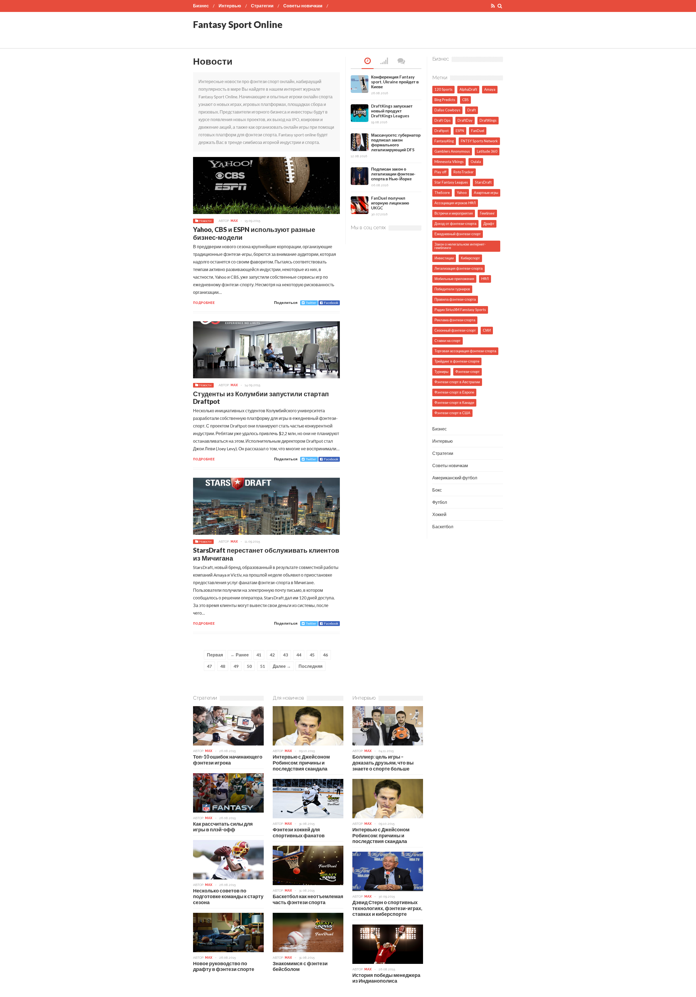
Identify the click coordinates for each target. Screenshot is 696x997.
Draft (471, 110)
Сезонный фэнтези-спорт (455, 330)
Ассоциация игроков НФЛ (455, 203)
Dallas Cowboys (447, 110)
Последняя (310, 666)
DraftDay (465, 120)
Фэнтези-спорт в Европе (454, 392)
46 (325, 654)
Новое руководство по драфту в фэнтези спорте (223, 966)
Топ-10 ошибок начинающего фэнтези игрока (227, 760)
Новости (205, 221)
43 (285, 654)
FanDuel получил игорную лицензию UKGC (390, 203)
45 (312, 654)
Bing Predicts (444, 100)
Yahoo (462, 192)
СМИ (487, 330)
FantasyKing (444, 141)
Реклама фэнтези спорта (454, 320)
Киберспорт (470, 258)
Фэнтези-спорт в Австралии (457, 382)
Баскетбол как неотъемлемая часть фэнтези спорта (308, 899)
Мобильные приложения (454, 278)
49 (236, 666)
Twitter (311, 303)
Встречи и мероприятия (453, 213)
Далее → (282, 666)
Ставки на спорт (447, 340)
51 (262, 666)
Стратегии (262, 5)
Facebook (331, 303)
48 (222, 666)
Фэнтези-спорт (467, 371)
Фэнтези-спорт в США (452, 413)
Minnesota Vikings (449, 161)
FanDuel (477, 130)
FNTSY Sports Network (479, 141)
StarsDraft (483, 182)
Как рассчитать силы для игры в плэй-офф (223, 827)
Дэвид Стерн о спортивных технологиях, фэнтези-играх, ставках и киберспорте (387, 908)
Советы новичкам (302, 5)
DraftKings (488, 120)
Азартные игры (486, 192)
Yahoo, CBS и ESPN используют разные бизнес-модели (254, 233)
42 (272, 654)
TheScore (442, 192)
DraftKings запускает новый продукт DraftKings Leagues (391, 110)
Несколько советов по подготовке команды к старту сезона (228, 896)
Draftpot (441, 130)
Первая (215, 654)
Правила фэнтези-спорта (455, 299)
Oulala (476, 161)
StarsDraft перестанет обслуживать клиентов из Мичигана (266, 554)
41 (258, 654)
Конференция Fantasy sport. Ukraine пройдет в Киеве (395, 81)
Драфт (488, 223)
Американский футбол (454, 477)
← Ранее (240, 654)
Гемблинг (487, 213)
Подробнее (204, 303)
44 (298, 654)
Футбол (439, 502)
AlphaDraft (468, 89)
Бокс (437, 489)
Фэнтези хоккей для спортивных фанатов (299, 832)
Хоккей (439, 514)
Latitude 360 (487, 151)
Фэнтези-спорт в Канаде (454, 402)
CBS (465, 100)
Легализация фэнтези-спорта (458, 268)
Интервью (230, 5)
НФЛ (485, 278)
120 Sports (443, 89)
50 (249, 666)
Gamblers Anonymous (452, 151)
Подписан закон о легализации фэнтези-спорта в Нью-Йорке (393, 173)
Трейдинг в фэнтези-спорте (456, 361)
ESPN (460, 130)
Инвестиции (444, 258)
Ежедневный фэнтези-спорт (457, 234)
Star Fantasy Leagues (451, 182)
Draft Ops (442, 120)
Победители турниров (452, 289)
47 (209, 666)
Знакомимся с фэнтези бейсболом (300, 966)
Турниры (441, 371)
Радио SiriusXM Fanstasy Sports (460, 309)
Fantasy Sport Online (237, 24)
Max (234, 221)
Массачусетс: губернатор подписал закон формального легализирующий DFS (396, 142)
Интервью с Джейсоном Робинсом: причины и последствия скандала (301, 762)
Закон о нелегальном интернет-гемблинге (460, 246)
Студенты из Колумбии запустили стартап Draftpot (261, 397)
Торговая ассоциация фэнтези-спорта (465, 351)
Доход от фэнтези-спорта (455, 223)
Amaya (489, 89)
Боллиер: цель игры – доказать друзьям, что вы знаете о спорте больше (383, 762)
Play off (440, 172)
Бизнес (201, 5)
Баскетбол (442, 526)
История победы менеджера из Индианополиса (386, 978)
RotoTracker (463, 172)
